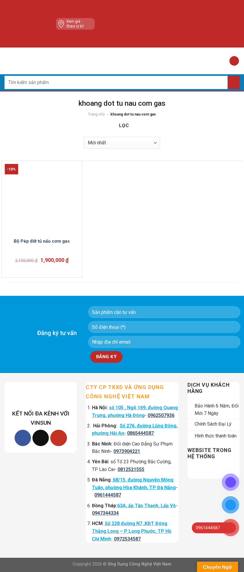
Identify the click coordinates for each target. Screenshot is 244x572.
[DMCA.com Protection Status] (146, 24)
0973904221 (126, 451)
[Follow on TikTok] (40, 438)
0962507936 (161, 415)
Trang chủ (96, 114)
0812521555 (131, 469)
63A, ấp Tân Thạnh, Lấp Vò (146, 505)
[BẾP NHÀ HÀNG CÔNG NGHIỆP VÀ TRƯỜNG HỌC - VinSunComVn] (122, 61)
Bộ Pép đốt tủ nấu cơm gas (42, 241)
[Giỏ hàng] (234, 61)
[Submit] (234, 82)
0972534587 (127, 539)
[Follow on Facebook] (23, 438)
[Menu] (8, 60)
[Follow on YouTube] (58, 438)
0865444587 (140, 433)
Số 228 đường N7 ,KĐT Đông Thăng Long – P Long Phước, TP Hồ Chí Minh (131, 531)
